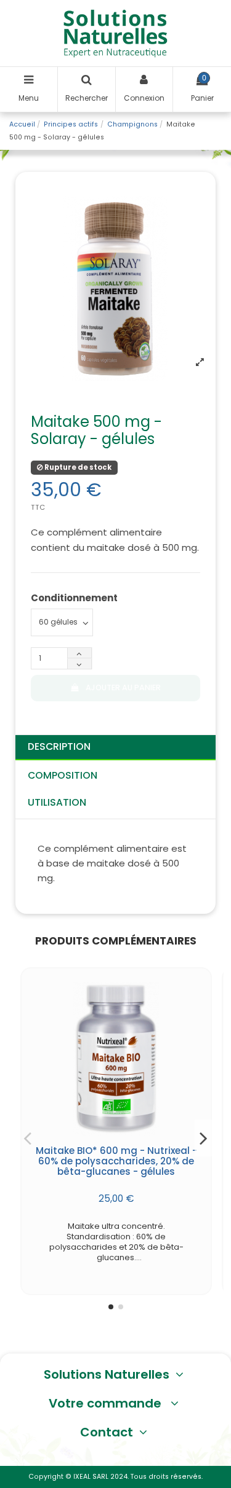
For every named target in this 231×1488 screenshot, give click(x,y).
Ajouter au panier (123, 687)
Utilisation (57, 802)
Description (59, 746)
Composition (62, 775)
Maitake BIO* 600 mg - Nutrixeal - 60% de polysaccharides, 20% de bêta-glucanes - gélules (116, 1161)
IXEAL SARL (90, 1476)
